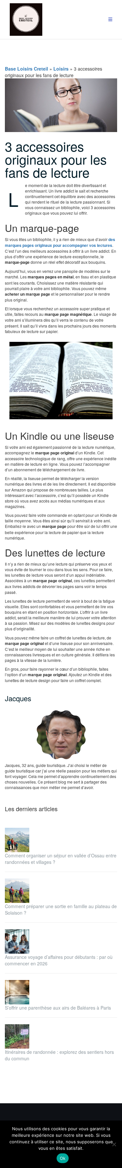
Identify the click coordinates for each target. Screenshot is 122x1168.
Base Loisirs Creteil (26, 68)
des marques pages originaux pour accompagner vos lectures (60, 242)
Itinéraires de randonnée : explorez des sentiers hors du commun (59, 1055)
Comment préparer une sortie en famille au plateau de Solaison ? (61, 909)
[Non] (114, 1144)
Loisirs (61, 68)
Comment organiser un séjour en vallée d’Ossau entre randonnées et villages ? (60, 858)
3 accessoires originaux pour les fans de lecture (56, 159)
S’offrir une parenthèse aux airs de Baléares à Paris (58, 1007)
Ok (63, 1158)
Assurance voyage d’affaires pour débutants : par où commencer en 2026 (59, 960)
